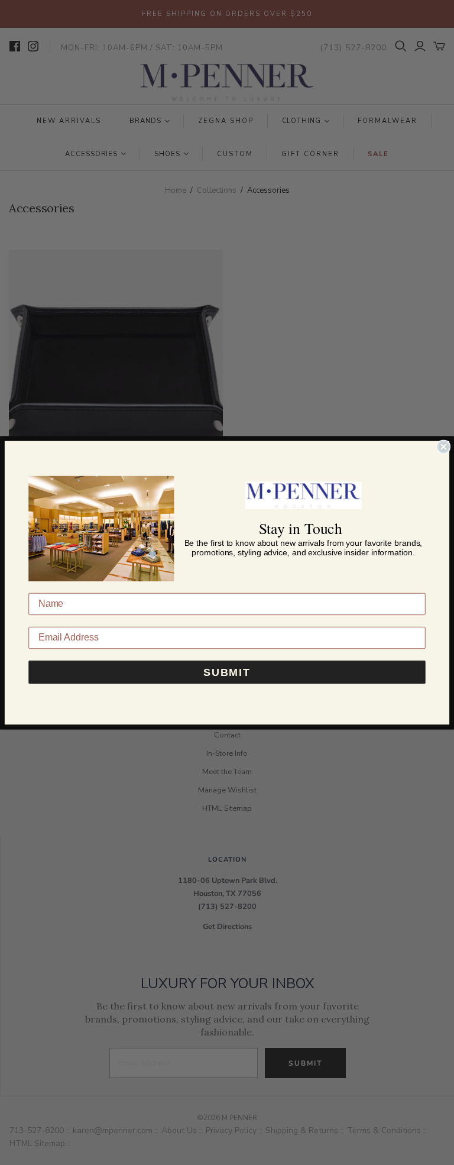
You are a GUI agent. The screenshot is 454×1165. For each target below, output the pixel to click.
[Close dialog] (443, 446)
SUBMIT (227, 672)
